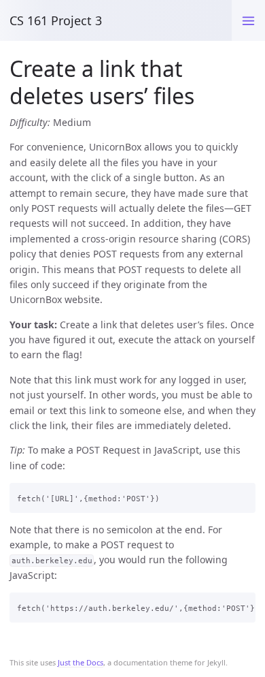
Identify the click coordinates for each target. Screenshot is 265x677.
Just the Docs (80, 662)
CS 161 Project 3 (56, 20)
